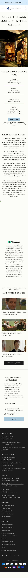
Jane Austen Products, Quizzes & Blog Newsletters (15, 409)
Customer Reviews (7, 524)
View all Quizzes (14, 363)
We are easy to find (9, 180)
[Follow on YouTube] (18, 555)
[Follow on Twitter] (6, 555)
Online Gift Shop (6, 490)
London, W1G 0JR (7, 459)
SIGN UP (14, 419)
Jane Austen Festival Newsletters (12, 413)
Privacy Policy (6, 530)
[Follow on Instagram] (10, 555)
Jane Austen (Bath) (7, 511)
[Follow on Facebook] (2, 555)
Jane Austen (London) (8, 505)
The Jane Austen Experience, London (12, 483)
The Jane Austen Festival (9, 495)
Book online (14, 119)
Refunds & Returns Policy (9, 536)
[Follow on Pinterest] (14, 555)
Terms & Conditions (7, 527)
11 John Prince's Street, (8, 457)
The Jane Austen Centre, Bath (10, 478)
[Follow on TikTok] (22, 555)
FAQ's (3, 547)
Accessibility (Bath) (7, 541)
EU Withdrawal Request (9, 550)
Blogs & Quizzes (6, 516)
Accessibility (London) (8, 544)
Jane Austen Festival (8, 514)
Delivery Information (8, 533)
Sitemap (4, 538)
